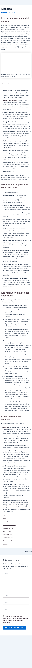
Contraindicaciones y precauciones (13, 423)
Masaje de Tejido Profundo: (10, 100)
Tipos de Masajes (5, 83)
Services (5, 544)
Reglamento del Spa (8, 541)
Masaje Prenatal (7, 531)
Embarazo (5, 427)
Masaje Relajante (7, 534)
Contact (5, 515)
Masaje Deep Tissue (8, 528)
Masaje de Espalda (7, 521)
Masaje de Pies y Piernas (9, 525)
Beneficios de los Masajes (10, 192)
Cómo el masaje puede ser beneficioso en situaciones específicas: (14, 301)
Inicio (4, 518)
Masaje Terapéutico (8, 537)
